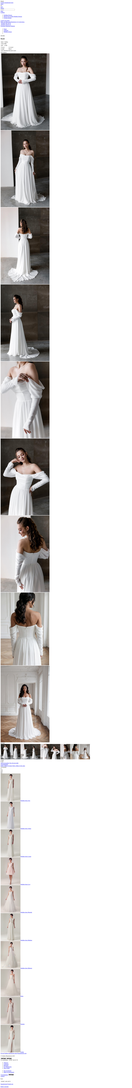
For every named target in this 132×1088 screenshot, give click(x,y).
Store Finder (7, 1068)
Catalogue (6, 1064)
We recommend (7, 1070)
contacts (3, 1076)
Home (5, 29)
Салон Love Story (5, 20)
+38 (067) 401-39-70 (6, 23)
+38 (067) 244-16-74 (6, 24)
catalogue (6, 30)
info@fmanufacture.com (20, 1053)
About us (6, 1062)
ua (2, 6)
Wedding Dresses (8, 15)
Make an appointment (9, 1072)
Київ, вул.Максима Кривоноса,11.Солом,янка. (13, 22)
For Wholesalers (8, 1066)
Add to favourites (5, 763)
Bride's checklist (4, 1086)
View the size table (13, 763)
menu (2, 4)
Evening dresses (7, 18)
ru (1, 6)
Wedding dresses (8, 31)
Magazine (6, 1065)
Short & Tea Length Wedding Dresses (13, 16)
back (12, 2)
